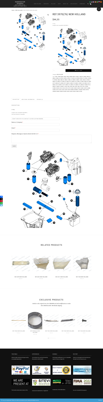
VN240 (68, 91)
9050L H (74, 76)
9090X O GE (81, 83)
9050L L (77, 76)
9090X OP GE (87, 84)
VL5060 (86, 86)
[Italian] (95, 1)
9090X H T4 (72, 83)
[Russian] (99, 1)
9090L (81, 79)
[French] (94, 1)
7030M (59, 76)
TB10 (81, 86)
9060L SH (58, 78)
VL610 (57, 89)
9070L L (65, 78)
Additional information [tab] (28, 99)
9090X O (77, 83)
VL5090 (57, 88)
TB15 (84, 86)
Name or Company (17, 122)
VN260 (71, 91)
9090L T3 (79, 81)
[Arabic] (90, 1)
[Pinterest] (1, 201)
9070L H (62, 78)
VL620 (60, 89)
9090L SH (64, 81)
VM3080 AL (76, 89)
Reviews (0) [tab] (40, 99)
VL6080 (88, 88)
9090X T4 (58, 86)
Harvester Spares (20, 2)
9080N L (78, 79)
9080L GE (62, 79)
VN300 (74, 91)
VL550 (66, 88)
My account (74, 3)
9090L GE (85, 79)
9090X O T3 (67, 84)
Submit (14, 146)
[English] (92, 1)
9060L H (54, 78)
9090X (82, 81)
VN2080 (61, 91)
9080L (59, 79)
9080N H (74, 79)
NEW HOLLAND (19, 10)
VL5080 (54, 88)
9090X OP (83, 84)
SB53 (74, 86)
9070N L (86, 78)
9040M (70, 76)
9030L (65, 76)
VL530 (60, 88)
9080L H (66, 79)
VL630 (63, 89)
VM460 (57, 91)
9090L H (88, 79)
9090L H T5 (59, 81)
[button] (48, 15)
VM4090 (54, 91)
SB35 (68, 86)
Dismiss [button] (100, 400)
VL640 (66, 89)
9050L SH (81, 76)
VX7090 (80, 91)
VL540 (63, 88)
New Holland (37, 3)
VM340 (84, 89)
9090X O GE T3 (87, 83)
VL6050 (78, 88)
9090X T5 (63, 86)
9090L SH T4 (68, 81)
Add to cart (79, 70)
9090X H (68, 83)
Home (13, 10)
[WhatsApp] (1, 203)
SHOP (59, 3)
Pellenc (53, 3)
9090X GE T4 (57, 83)
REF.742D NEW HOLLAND (51, 331)
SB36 (71, 86)
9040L (68, 76)
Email (14, 128)
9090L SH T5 (74, 81)
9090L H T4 (55, 81)
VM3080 (72, 89)
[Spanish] (101, 1)
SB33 (66, 86)
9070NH (55, 79)
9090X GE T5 (63, 83)
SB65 (79, 86)
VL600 (72, 88)
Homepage (82, 3)
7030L (56, 76)
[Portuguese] (97, 1)
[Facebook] (1, 197)
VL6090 (54, 89)
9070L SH (74, 78)
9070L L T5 (69, 78)
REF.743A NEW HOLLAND (68, 331)
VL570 (69, 88)
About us (65, 3)
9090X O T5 (78, 84)
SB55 (76, 86)
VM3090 (80, 89)
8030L (62, 76)
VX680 (77, 91)
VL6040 (75, 88)
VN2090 (64, 91)
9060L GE (88, 76)
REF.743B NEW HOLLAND (84, 331)
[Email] (1, 205)
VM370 (87, 89)
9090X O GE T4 (56, 84)
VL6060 (81, 88)
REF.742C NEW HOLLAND (35, 331)
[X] (1, 199)
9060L (85, 76)
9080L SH (70, 79)
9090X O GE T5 (62, 84)
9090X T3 (54, 86)
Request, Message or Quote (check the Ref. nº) (25, 134)
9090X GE (86, 81)
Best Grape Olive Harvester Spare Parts (20, 5)
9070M (77, 78)
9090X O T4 (72, 84)
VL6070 (85, 88)
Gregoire (46, 3)
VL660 (68, 89)
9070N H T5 (81, 78)
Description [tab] (16, 99)
